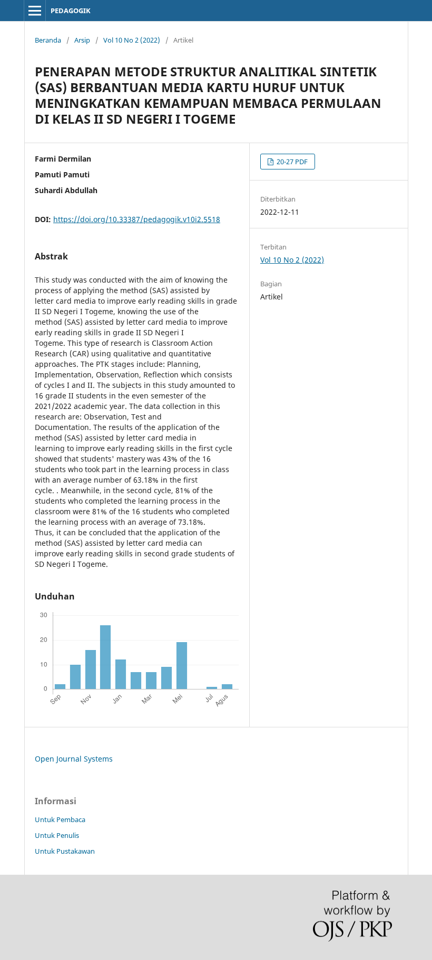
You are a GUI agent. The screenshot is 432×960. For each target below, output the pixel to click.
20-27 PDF (291, 161)
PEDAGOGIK (71, 10)
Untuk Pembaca (60, 819)
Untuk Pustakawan (65, 851)
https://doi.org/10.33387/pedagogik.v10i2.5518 (136, 219)
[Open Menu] (34, 10)
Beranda (48, 40)
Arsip (82, 40)
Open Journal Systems (74, 759)
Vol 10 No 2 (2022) (131, 40)
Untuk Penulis (57, 835)
